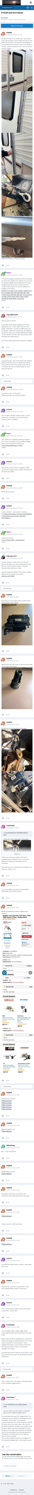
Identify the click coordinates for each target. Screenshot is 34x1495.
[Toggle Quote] (4, 833)
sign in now (12, 1458)
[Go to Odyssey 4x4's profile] (3, 557)
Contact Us (13, 1490)
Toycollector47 (12, 315)
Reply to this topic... (11, 1466)
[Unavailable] (17, 70)
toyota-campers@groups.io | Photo (12, 445)
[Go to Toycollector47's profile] (3, 316)
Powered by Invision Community (17, 1492)
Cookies (21, 1490)
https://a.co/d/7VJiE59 (8, 576)
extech (9, 409)
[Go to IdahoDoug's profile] (3, 1146)
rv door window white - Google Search (13, 540)
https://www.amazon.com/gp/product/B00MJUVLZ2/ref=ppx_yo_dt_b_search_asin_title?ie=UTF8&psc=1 (17, 516)
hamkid (5, 18)
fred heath (10, 826)
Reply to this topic (17, 26)
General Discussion (20, 19)
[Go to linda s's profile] (3, 274)
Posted (14, 35)
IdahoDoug (10, 1145)
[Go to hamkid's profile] (3, 34)
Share (8, 1476)
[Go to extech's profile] (3, 410)
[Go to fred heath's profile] (3, 827)
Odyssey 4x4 (11, 556)
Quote (8, 265)
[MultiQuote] (3, 265)
